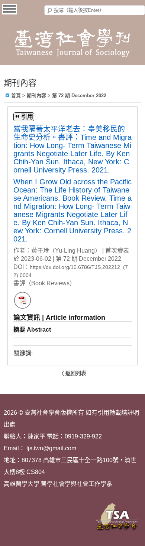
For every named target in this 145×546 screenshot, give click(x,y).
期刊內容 (36, 95)
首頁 (16, 95)
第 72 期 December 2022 (79, 95)
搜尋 (49, 10)
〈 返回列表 (72, 373)
